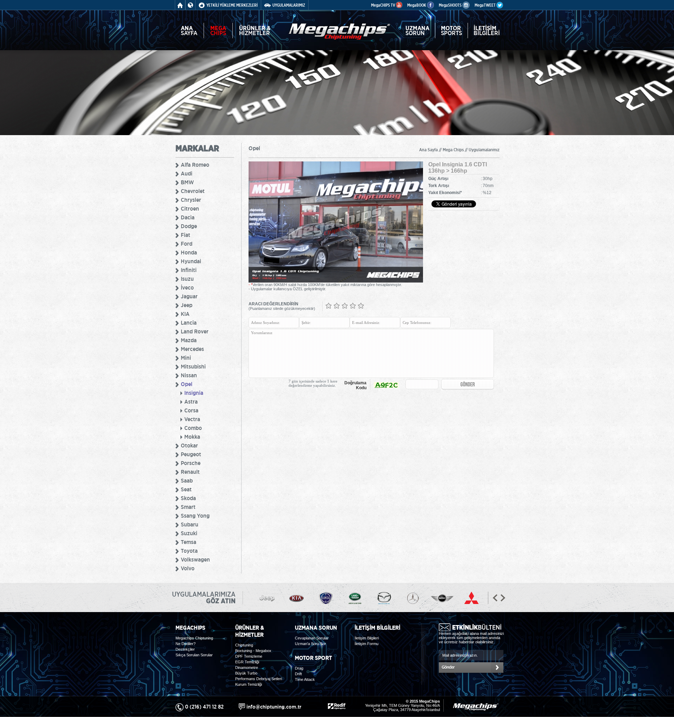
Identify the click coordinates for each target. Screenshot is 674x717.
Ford (186, 243)
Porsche (190, 462)
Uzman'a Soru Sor (310, 644)
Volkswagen (195, 559)
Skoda (188, 498)
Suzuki (189, 533)
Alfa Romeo (195, 164)
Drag (299, 668)
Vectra (192, 419)
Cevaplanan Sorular (312, 638)
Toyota (189, 550)
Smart (188, 506)
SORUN (417, 30)
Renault (190, 471)
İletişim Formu (366, 644)
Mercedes (192, 348)
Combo (193, 427)
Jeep (186, 304)
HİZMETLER (255, 30)
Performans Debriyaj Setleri (258, 679)
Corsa (191, 410)
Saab (187, 480)
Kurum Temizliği (248, 684)
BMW (187, 182)
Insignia (193, 392)
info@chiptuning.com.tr (273, 706)
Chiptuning (244, 645)
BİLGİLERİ (487, 30)
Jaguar (189, 296)
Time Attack (305, 679)
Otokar (189, 445)
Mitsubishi (193, 366)
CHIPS (218, 30)
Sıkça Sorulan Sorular (194, 655)
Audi (186, 173)
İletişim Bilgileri (367, 638)
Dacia (187, 217)
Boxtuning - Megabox (253, 651)
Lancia (189, 322)
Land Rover (195, 331)
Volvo (187, 568)
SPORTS (451, 30)
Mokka (192, 436)
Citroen (190, 208)
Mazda (189, 340)
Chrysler (191, 199)
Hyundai (191, 261)
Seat (186, 489)
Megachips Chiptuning (194, 638)
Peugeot (191, 454)
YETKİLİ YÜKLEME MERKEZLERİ (232, 5)
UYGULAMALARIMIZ (288, 5)
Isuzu (187, 278)
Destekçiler (185, 649)
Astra (191, 401)
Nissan (189, 375)
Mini (186, 357)
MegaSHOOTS (450, 5)
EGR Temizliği (247, 662)
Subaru (189, 524)
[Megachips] (339, 27)
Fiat (185, 234)
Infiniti (189, 269)
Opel (186, 383)
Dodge (189, 226)
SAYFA (189, 30)
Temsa (188, 541)
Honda (189, 252)
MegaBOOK (417, 5)
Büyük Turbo (246, 673)
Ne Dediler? (186, 644)
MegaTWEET (485, 5)
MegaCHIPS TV (383, 5)
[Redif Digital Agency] (336, 705)
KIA (185, 313)
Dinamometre (246, 667)
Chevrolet (193, 190)
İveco (187, 287)
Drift (298, 674)
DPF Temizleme (248, 656)
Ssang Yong (195, 515)
